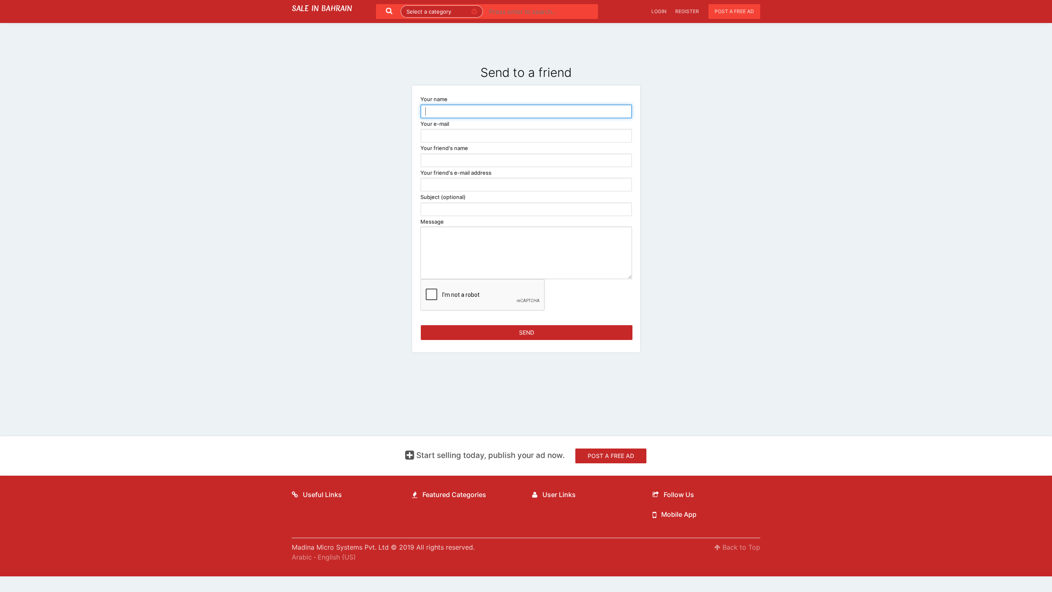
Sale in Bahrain (322, 8)
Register (687, 11)
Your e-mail (434, 123)
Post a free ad (734, 11)
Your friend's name (444, 148)
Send (526, 332)
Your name (434, 99)
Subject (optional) (443, 197)
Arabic (302, 557)
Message (432, 221)
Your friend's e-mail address (455, 172)
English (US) (337, 557)
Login (659, 11)
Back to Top (740, 547)
